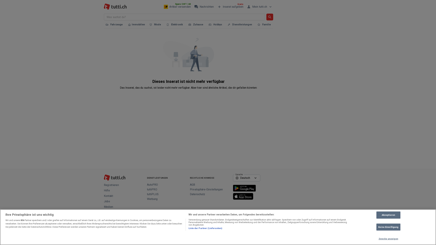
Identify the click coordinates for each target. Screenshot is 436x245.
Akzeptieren (388, 215)
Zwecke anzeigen (388, 239)
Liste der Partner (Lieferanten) (205, 228)
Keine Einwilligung (388, 227)
